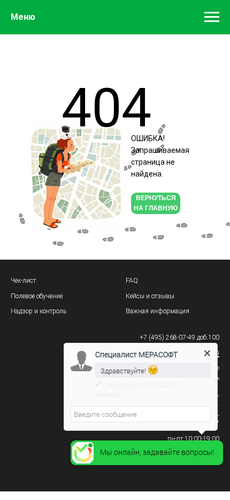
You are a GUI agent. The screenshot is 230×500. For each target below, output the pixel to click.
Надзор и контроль (38, 311)
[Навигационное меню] (211, 17)
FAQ (132, 280)
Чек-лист (23, 280)
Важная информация (157, 311)
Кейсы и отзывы (150, 296)
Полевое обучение (37, 296)
